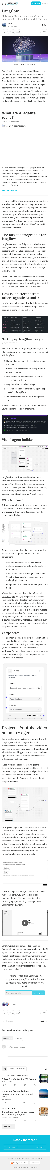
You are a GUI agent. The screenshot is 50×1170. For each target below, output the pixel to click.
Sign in (45, 3)
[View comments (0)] (12, 31)
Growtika (24, 64)
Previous (9, 1021)
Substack (15, 1167)
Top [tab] (4, 1069)
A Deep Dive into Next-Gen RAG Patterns (19, 1079)
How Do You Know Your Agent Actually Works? (18, 1095)
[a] (25, 923)
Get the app (34, 1163)
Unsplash (33, 64)
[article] (25, 1080)
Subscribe (36, 3)
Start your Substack (20, 1163)
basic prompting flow (37, 550)
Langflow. (42, 101)
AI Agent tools (9, 1108)
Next (42, 1021)
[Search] (45, 1068)
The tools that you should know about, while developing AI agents (18, 1113)
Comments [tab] (7, 1038)
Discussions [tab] (20, 1069)
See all (7, 1126)
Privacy (21, 1158)
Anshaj (10, 24)
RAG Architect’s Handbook (15, 1075)
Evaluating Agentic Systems (15, 1091)
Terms (27, 1158)
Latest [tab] (11, 1069)
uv (35, 384)
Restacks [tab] (17, 1038)
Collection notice (36, 1158)
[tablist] (12, 1038)
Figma (26, 244)
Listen (44, 25)
